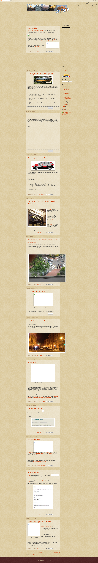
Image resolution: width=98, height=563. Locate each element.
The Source (47, 452)
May (65, 88)
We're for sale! (32, 115)
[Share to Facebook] (51, 51)
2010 (64, 109)
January (65, 104)
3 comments (42, 284)
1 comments (43, 313)
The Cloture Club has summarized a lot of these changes (38, 175)
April (65, 101)
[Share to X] (50, 51)
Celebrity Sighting (34, 439)
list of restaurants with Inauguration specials (47, 428)
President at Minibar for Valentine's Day (41, 321)
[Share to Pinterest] (52, 51)
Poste (55, 39)
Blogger (58, 560)
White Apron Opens (34, 362)
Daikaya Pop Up (33, 472)
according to (41, 480)
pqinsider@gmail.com (65, 70)
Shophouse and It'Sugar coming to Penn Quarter (67, 98)
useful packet (47, 412)
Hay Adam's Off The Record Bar (40, 36)
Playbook (40, 307)
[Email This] (48, 51)
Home (40, 552)
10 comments (42, 51)
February (65, 102)
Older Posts (57, 552)
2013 (64, 86)
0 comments (42, 150)
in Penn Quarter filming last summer (39, 461)
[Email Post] (46, 51)
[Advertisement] (47, 19)
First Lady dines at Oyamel (37, 291)
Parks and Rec (30, 452)
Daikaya (29, 475)
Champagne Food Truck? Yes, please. (40, 73)
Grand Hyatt (36, 46)
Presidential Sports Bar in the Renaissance (49, 40)
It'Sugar (53, 219)
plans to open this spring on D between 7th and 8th (42, 397)
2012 (64, 106)
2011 (64, 107)
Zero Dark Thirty (39, 453)
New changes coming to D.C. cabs (39, 158)
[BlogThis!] (49, 51)
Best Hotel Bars (33, 28)
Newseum (50, 453)
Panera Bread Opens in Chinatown (39, 521)
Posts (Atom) (33, 554)
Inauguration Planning (35, 408)
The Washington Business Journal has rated (35, 30)
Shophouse (49, 209)
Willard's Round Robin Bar (53, 36)
